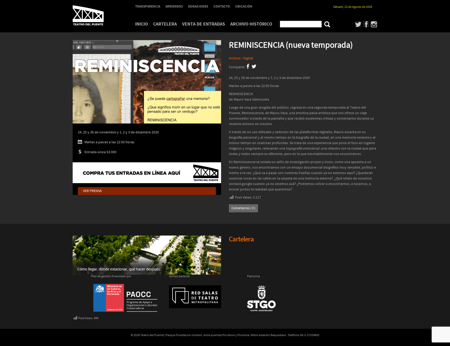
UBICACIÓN (243, 6)
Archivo (235, 58)
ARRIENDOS (174, 6)
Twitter (358, 24)
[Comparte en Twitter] (254, 67)
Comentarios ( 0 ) (243, 208)
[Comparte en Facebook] (247, 67)
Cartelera (165, 24)
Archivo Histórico (251, 24)
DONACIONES (198, 6)
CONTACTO (221, 6)
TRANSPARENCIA (147, 6)
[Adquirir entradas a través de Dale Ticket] (147, 172)
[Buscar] (327, 24)
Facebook (366, 24)
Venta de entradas (203, 24)
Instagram (374, 24)
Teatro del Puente (95, 15)
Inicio (141, 24)
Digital (248, 58)
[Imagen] (147, 89)
